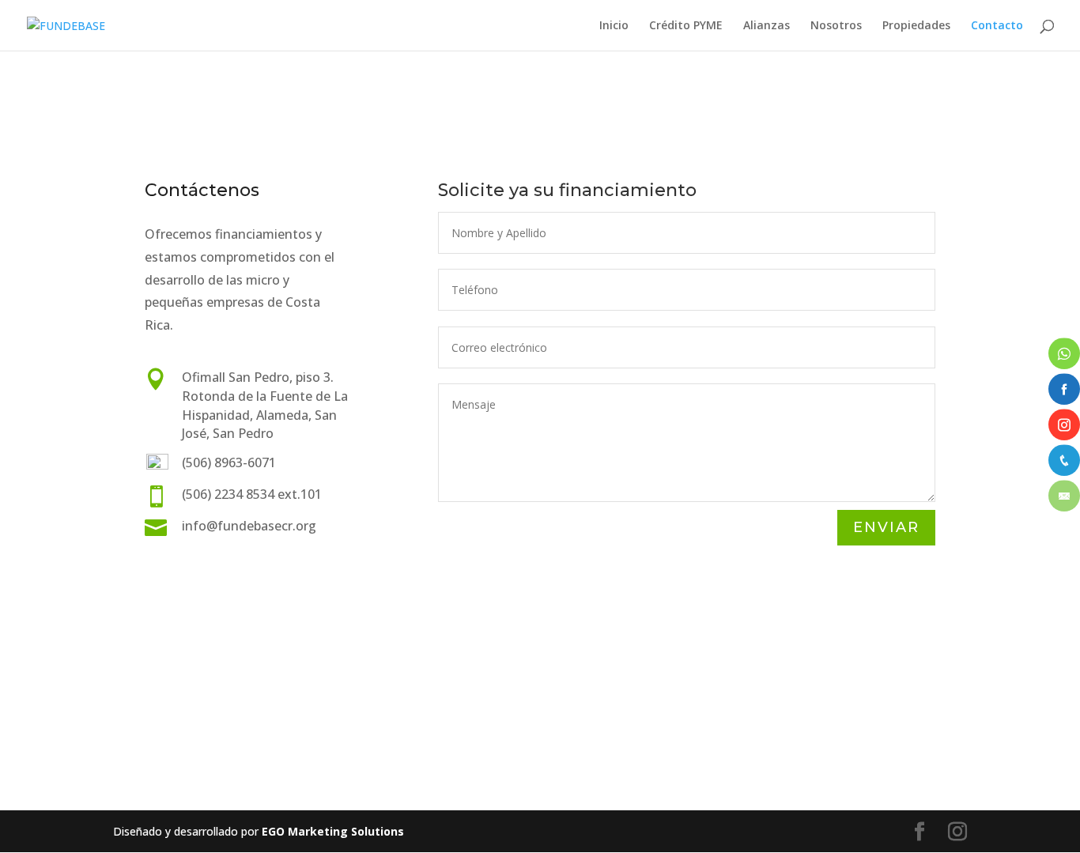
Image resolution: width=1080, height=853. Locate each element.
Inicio (614, 26)
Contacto (997, 26)
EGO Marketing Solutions (333, 831)
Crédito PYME (686, 26)
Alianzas (766, 26)
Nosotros (836, 26)
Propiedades (916, 26)
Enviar (886, 527)
